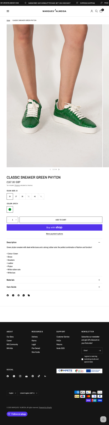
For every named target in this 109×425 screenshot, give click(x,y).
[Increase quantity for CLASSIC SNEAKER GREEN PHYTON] (16, 220)
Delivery (35, 336)
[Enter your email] (99, 350)
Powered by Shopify (45, 407)
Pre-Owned (36, 348)
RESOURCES (37, 332)
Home (8, 20)
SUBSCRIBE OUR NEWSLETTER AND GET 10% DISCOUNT (43, 3)
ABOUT (10, 332)
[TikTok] (41, 376)
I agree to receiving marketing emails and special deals (91, 359)
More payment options (54, 234)
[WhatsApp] (24, 295)
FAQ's (58, 340)
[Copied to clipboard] (29, 295)
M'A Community (12, 344)
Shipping (17, 185)
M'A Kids (10, 348)
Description (12, 242)
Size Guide (36, 352)
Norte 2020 (60, 348)
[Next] (59, 169)
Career (9, 340)
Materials (10, 279)
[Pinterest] (19, 295)
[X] (13, 295)
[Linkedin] (47, 376)
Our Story (10, 336)
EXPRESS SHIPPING (81, 3)
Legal (34, 344)
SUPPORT (60, 332)
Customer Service (62, 336)
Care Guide (11, 286)
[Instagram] (22, 376)
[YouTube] (28, 376)
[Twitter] (16, 376)
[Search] (96, 11)
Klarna (34, 340)
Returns (59, 344)
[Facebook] (8, 295)
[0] (100, 11)
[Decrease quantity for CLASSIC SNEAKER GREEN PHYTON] (9, 220)
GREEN (10, 209)
